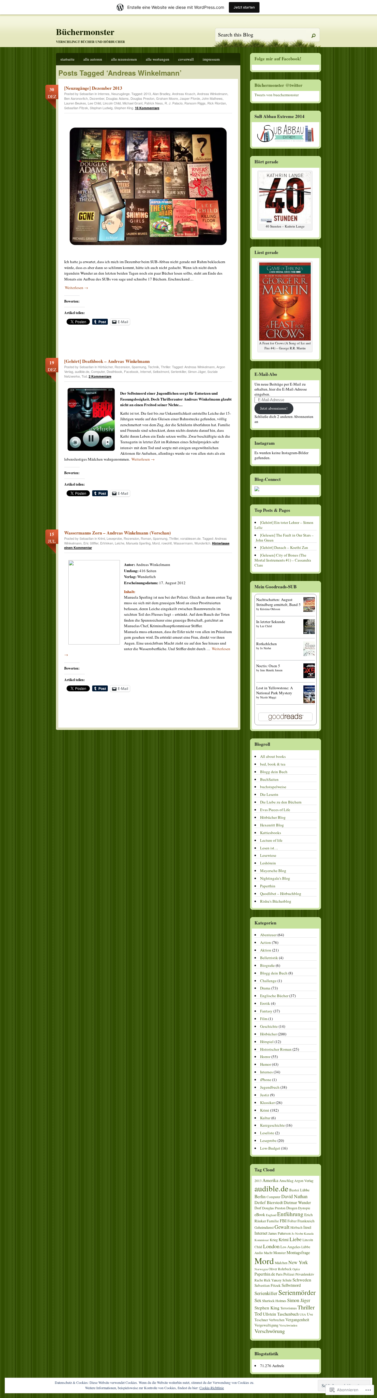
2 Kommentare (100, 376)
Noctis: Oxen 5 (268, 665)
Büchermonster (85, 31)
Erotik (265, 1003)
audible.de (82, 371)
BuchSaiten (269, 779)
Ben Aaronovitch (76, 98)
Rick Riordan (216, 103)
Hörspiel (267, 1041)
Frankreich (306, 1220)
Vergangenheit (297, 1319)
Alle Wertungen (157, 59)
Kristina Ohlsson (270, 609)
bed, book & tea (272, 764)
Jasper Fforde (190, 98)
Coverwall (186, 59)
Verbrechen (277, 1320)
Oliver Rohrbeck (280, 1269)
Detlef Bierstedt (268, 1202)
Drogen (291, 1208)
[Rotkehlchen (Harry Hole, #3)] (310, 654)
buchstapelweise (273, 786)
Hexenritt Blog (272, 825)
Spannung (139, 366)
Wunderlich (202, 543)
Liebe (296, 1239)
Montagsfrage (298, 1252)
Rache (258, 1280)
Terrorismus (288, 1308)
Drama (265, 988)
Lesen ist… (269, 848)
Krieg (274, 1239)
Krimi (101, 538)
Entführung (290, 1214)
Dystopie (304, 1208)
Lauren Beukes (75, 103)
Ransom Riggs (195, 103)
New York (298, 1262)
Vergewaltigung (266, 1325)
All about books (273, 756)
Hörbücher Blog (273, 817)
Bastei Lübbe (299, 1190)
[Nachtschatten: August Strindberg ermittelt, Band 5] (310, 610)
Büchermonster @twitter (278, 85)
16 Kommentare (147, 108)
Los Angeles (290, 1246)
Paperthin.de (264, 1274)
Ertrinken (106, 543)
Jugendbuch (270, 1087)
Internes (104, 93)
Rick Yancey (273, 1280)
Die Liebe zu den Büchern (281, 802)
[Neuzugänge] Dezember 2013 (93, 88)
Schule (287, 1280)
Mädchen (281, 1263)
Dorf (257, 1208)
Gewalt (282, 1226)
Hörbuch (296, 1227)
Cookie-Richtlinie (211, 1387)
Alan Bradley (161, 93)
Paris (279, 1274)
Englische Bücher (274, 995)
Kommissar (261, 1240)
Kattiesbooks (270, 832)
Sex (257, 1300)
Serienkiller (178, 371)
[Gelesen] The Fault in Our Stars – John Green (284, 537)
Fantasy (266, 1011)
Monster (279, 1252)
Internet (145, 371)
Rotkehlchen (266, 643)
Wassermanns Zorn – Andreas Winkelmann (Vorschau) (117, 532)
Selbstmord (161, 371)
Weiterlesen (76, 287)
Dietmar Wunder (297, 1202)
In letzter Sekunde (270, 621)
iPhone (265, 1079)
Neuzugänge (120, 93)
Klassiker (267, 1102)
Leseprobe (114, 538)
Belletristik (269, 957)
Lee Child (94, 103)
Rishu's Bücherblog (275, 901)
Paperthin (267, 886)
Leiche (119, 543)
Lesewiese (268, 855)
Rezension (122, 366)
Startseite (67, 59)
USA (303, 1314)
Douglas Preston (142, 98)
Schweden (301, 1280)
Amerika (270, 1180)
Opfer (296, 1269)
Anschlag (286, 1180)
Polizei (289, 1274)
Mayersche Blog (273, 870)
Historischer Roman (276, 1049)
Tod (84, 376)
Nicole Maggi (268, 697)
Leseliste (267, 1132)
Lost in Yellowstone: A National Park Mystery (274, 690)
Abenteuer (268, 934)
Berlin (260, 1196)
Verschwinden (288, 1325)
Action (265, 942)
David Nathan (294, 1196)
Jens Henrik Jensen (271, 670)
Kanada (309, 1233)
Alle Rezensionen (124, 59)
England (271, 1215)
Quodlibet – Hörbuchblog (280, 893)
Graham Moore (167, 98)
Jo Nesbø (265, 648)
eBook (259, 1214)
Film (263, 1018)
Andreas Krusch (183, 93)
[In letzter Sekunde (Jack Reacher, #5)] (310, 632)
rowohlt (166, 543)
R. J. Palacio (174, 103)
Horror (265, 1056)
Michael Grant (133, 103)
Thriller (165, 366)
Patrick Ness (153, 103)
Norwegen (261, 1269)
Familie (273, 1220)
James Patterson (279, 1233)
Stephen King (123, 107)
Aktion (265, 950)
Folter (292, 1220)
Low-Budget (270, 1148)
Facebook (131, 371)
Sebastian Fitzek (76, 107)
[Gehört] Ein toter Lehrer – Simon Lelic (283, 525)
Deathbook (114, 371)
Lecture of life (271, 840)
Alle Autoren (92, 59)
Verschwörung (269, 1330)
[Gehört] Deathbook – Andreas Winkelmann (107, 361)
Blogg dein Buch (273, 771)
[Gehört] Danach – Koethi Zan (284, 547)
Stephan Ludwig (101, 107)
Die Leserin (269, 794)
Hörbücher (105, 366)
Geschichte (269, 1026)
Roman (146, 538)
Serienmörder (297, 1292)
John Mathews (212, 98)
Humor (265, 1064)
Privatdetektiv (304, 1274)
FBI (283, 1220)
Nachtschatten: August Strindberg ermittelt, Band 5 (278, 602)
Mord (156, 543)
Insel (307, 1227)
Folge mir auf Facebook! (277, 58)
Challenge (268, 980)
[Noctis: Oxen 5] (310, 676)
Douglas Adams (117, 98)
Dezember (97, 98)
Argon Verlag (303, 1180)
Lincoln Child (112, 103)
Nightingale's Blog (275, 878)
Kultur (265, 1117)
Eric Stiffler (90, 543)
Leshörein (268, 863)
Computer (98, 371)
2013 (147, 93)
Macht (268, 1253)
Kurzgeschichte (272, 1125)
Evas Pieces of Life (275, 809)
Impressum (211, 59)
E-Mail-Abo (265, 374)
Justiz (264, 1095)
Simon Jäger (197, 371)
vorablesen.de (190, 538)
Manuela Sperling (138, 543)
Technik (153, 366)
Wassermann (183, 543)
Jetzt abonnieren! (273, 408)
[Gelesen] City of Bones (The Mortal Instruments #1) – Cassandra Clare (282, 560)
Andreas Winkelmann (212, 93)
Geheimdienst (264, 1227)
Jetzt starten (244, 7)
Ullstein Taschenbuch (281, 1314)
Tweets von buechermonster (276, 94)
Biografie (267, 965)
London (271, 1246)
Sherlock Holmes (274, 1300)
